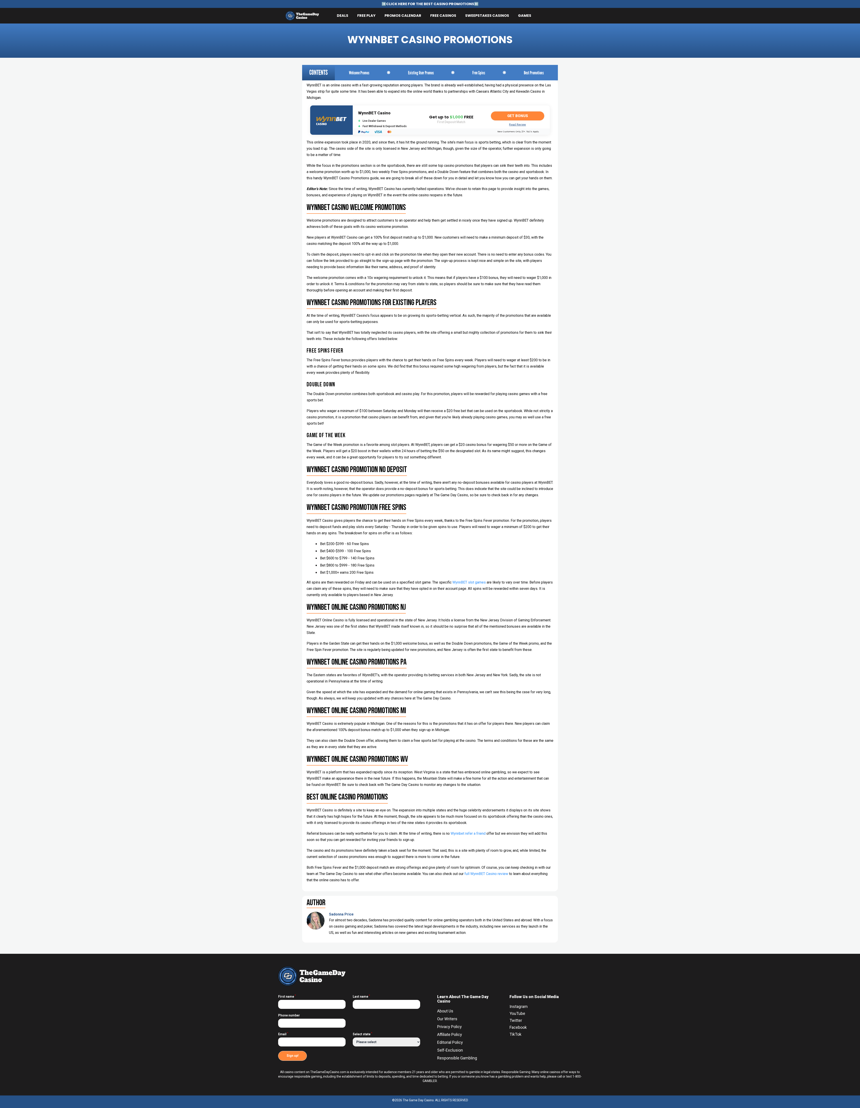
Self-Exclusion (450, 1050)
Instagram (519, 1006)
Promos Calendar (403, 15)
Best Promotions (534, 72)
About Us (445, 1011)
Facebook (518, 1027)
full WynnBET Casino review (486, 874)
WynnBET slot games (469, 582)
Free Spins (478, 72)
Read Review (517, 124)
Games (524, 15)
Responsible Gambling (457, 1058)
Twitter (516, 1020)
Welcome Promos (359, 72)
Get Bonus (517, 116)
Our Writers (447, 1018)
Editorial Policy (450, 1042)
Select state (362, 1034)
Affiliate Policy (449, 1034)
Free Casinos (443, 15)
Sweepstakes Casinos (487, 15)
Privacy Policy (449, 1026)
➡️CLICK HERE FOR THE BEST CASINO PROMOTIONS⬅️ (430, 3)
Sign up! (293, 1055)
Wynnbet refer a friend (468, 833)
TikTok (515, 1034)
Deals (342, 15)
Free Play (366, 15)
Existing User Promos (421, 72)
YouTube (517, 1013)
